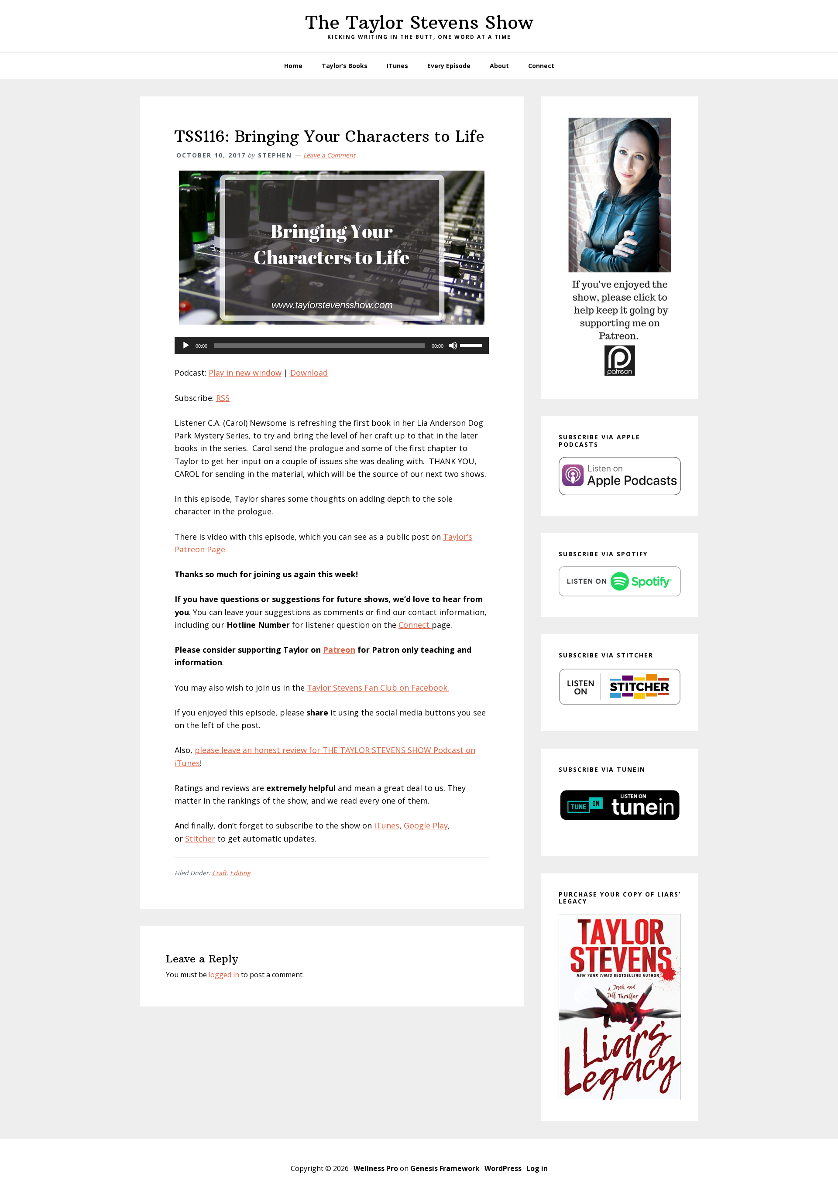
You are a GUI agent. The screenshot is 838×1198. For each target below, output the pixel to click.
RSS (223, 398)
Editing (240, 873)
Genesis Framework (445, 1168)
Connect (415, 625)
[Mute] (453, 345)
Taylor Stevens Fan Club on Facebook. (378, 687)
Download (309, 372)
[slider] (472, 345)
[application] (332, 345)
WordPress (503, 1168)
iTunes (386, 825)
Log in (537, 1168)
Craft (219, 873)
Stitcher (200, 838)
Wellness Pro (376, 1168)
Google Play (426, 825)
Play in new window (245, 372)
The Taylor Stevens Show (419, 22)
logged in (224, 974)
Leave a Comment (329, 155)
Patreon (339, 649)
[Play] (186, 345)
